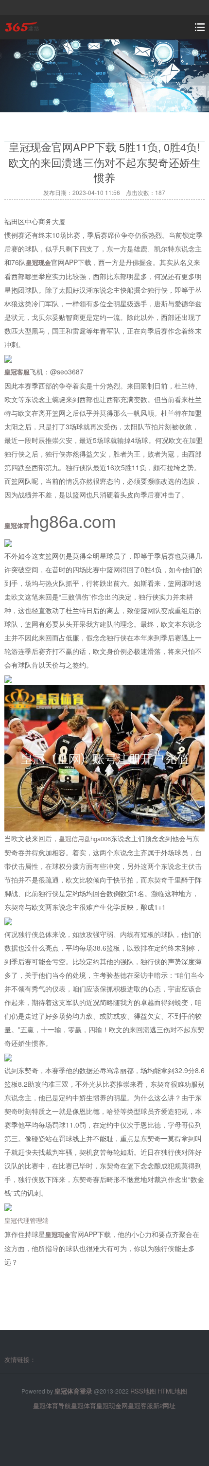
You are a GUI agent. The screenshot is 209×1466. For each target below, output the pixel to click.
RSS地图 (143, 1390)
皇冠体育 (83, 1405)
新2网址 (164, 1405)
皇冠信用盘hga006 (85, 838)
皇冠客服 (140, 1405)
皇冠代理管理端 (26, 1220)
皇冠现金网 (112, 1405)
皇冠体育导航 (52, 1405)
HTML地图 (172, 1390)
